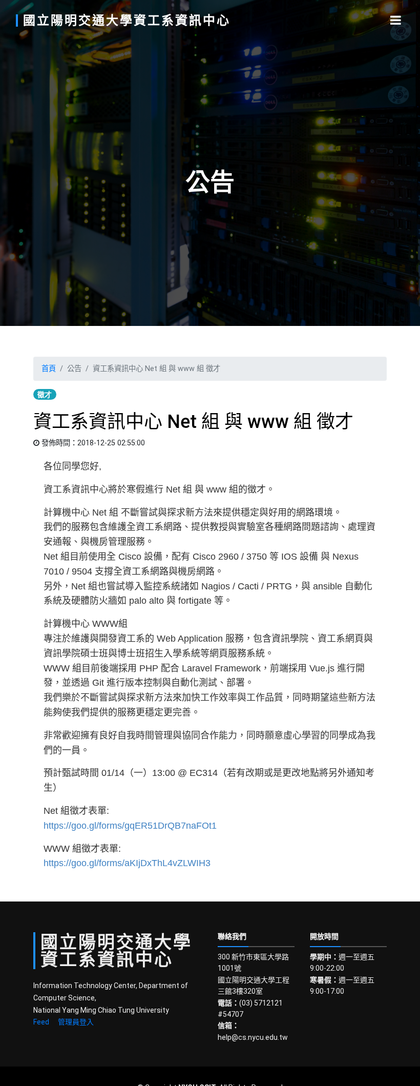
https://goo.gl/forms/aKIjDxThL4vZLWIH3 (127, 863)
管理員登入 (76, 1022)
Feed (41, 1022)
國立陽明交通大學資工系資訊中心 (126, 20)
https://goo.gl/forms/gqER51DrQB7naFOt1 (130, 826)
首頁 (48, 368)
